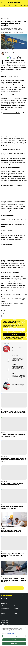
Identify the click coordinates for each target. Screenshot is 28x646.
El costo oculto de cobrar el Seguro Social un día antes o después (12, 483)
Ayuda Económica (16, 382)
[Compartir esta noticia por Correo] (17, 57)
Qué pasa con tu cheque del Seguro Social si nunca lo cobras (12, 507)
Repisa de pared (7, 95)
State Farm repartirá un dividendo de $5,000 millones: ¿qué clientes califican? (18, 349)
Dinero (9, 5)
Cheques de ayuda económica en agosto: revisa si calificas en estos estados (18, 386)
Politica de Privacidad (5, 624)
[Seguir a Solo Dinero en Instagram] (7, 598)
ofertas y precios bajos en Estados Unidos (13, 316)
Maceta (5, 244)
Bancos (3, 576)
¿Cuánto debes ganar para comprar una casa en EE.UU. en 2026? (13, 435)
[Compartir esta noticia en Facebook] (10, 57)
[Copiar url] (20, 57)
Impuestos (16, 608)
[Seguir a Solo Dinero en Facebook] (1, 598)
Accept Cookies (14, 643)
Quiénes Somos (4, 620)
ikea (3, 313)
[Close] (25, 627)
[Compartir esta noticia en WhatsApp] (7, 57)
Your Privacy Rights (14, 636)
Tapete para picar (7, 272)
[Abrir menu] (1, 2)
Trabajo (15, 5)
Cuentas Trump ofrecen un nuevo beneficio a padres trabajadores (11, 530)
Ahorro (3, 5)
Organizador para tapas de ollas (11, 113)
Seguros (14, 345)
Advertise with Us (4, 622)
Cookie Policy (11, 633)
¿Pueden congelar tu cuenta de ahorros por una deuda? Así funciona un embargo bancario (13, 580)
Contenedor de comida (9, 185)
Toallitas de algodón (8, 167)
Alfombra (5, 215)
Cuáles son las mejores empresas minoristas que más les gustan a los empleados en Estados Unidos (13, 299)
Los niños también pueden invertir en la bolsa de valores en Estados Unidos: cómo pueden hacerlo (18, 358)
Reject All (14, 639)
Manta (4, 230)
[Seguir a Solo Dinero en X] (4, 598)
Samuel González (11, 52)
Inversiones (15, 355)
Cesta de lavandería (8, 149)
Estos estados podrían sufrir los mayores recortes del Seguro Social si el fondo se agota (14, 459)
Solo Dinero (3, 18)
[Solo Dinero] (14, 2)
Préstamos (14, 364)
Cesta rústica (7, 76)
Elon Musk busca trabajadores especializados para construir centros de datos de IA (18, 376)
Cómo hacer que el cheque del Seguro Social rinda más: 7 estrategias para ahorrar (12, 555)
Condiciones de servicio (16, 338)
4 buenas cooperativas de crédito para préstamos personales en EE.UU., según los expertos (18, 368)
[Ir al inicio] (6, 595)
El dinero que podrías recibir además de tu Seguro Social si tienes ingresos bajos (13, 411)
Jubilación (4, 409)
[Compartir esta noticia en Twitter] (14, 57)
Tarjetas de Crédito (5, 608)
